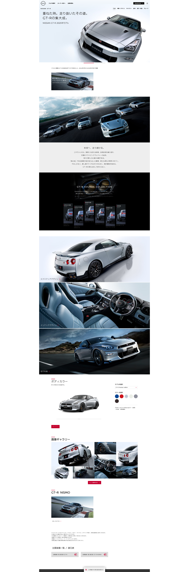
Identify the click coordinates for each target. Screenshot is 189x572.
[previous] (40, 31)
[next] (149, 31)
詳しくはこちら (56, 521)
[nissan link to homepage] (43, 3)
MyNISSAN (138, 3)
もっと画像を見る (93, 482)
